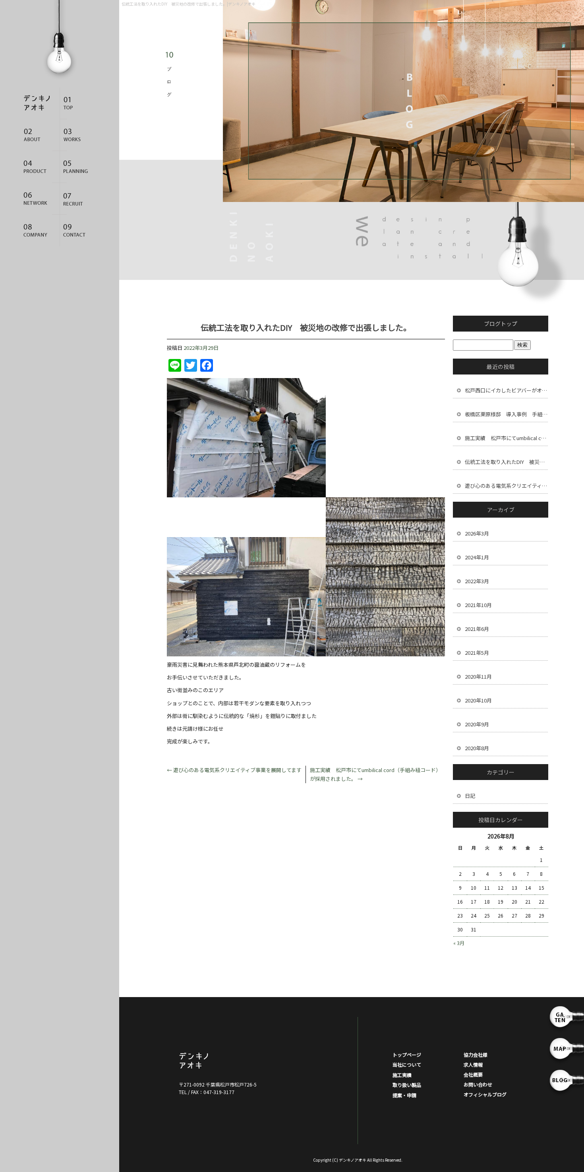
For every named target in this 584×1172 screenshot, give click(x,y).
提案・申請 (79, 167)
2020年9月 (477, 724)
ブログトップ (500, 324)
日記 (470, 795)
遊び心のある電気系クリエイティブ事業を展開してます (234, 770)
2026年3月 (477, 533)
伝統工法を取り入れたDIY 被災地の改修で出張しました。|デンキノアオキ (188, 4)
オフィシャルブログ (485, 1094)
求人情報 (79, 199)
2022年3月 (477, 581)
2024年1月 (477, 557)
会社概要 (40, 230)
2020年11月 (478, 676)
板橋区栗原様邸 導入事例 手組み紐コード (506, 414)
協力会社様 (40, 199)
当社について (40, 135)
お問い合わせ (79, 230)
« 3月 (458, 942)
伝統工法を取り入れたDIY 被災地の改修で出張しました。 (506, 462)
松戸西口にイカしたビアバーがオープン (506, 390)
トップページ (79, 103)
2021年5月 (477, 652)
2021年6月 (477, 629)
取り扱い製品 (40, 167)
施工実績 (79, 135)
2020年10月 (478, 700)
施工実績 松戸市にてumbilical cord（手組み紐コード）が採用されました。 (506, 438)
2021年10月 (478, 605)
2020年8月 (477, 748)
